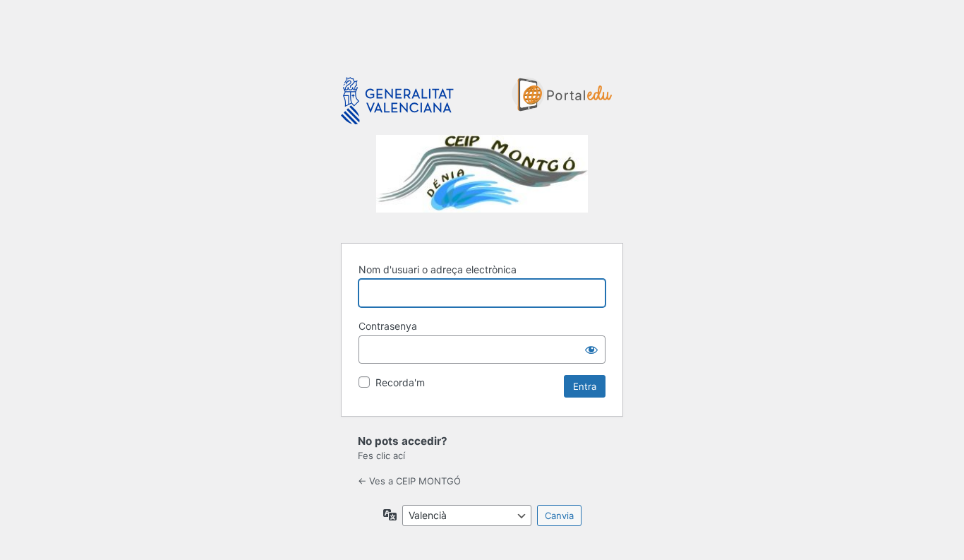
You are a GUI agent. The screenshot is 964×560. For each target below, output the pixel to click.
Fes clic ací (381, 455)
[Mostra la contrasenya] (591, 349)
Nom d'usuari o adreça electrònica (438, 269)
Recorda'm (400, 382)
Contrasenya (388, 326)
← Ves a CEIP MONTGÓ (409, 481)
